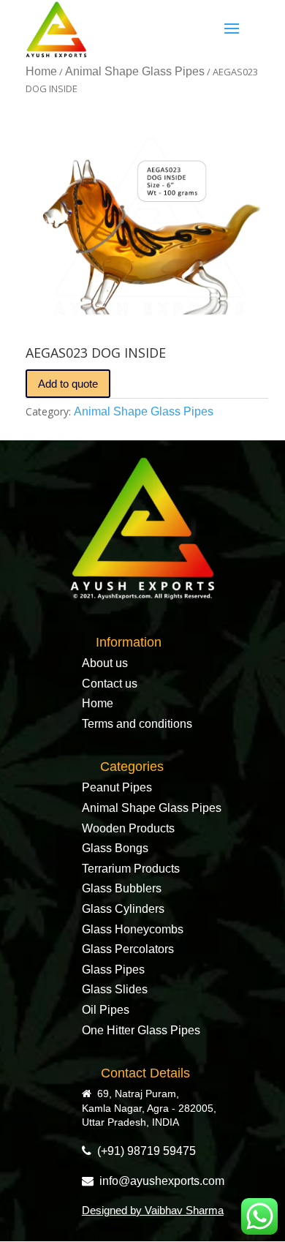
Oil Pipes (105, 1010)
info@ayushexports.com (159, 1181)
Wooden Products (128, 828)
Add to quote (68, 383)
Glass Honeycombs (132, 929)
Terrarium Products (131, 868)
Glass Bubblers (122, 888)
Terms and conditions (137, 724)
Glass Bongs (115, 848)
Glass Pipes (113, 969)
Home (41, 71)
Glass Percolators (128, 949)
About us (105, 663)
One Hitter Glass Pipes (141, 1030)
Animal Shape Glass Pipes (135, 71)
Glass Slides (115, 989)
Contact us (109, 683)
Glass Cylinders (123, 909)
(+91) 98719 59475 (143, 1151)
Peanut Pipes (117, 787)
